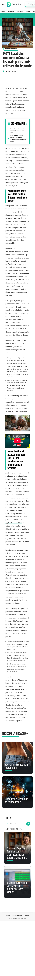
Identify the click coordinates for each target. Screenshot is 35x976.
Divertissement (11, 48)
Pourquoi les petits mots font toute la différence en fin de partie (17, 131)
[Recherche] (28, 4)
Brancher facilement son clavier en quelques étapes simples (17, 888)
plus (7, 215)
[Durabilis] (14, 4)
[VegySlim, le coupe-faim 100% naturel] (17, 758)
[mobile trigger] (3, 4)
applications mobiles (13, 523)
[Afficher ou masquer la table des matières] (26, 124)
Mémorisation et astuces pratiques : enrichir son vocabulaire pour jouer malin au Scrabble (18, 138)
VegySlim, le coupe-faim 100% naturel (16, 766)
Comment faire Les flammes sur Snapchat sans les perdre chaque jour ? (17, 853)
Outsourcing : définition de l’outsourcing (16, 801)
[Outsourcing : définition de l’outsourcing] (17, 792)
